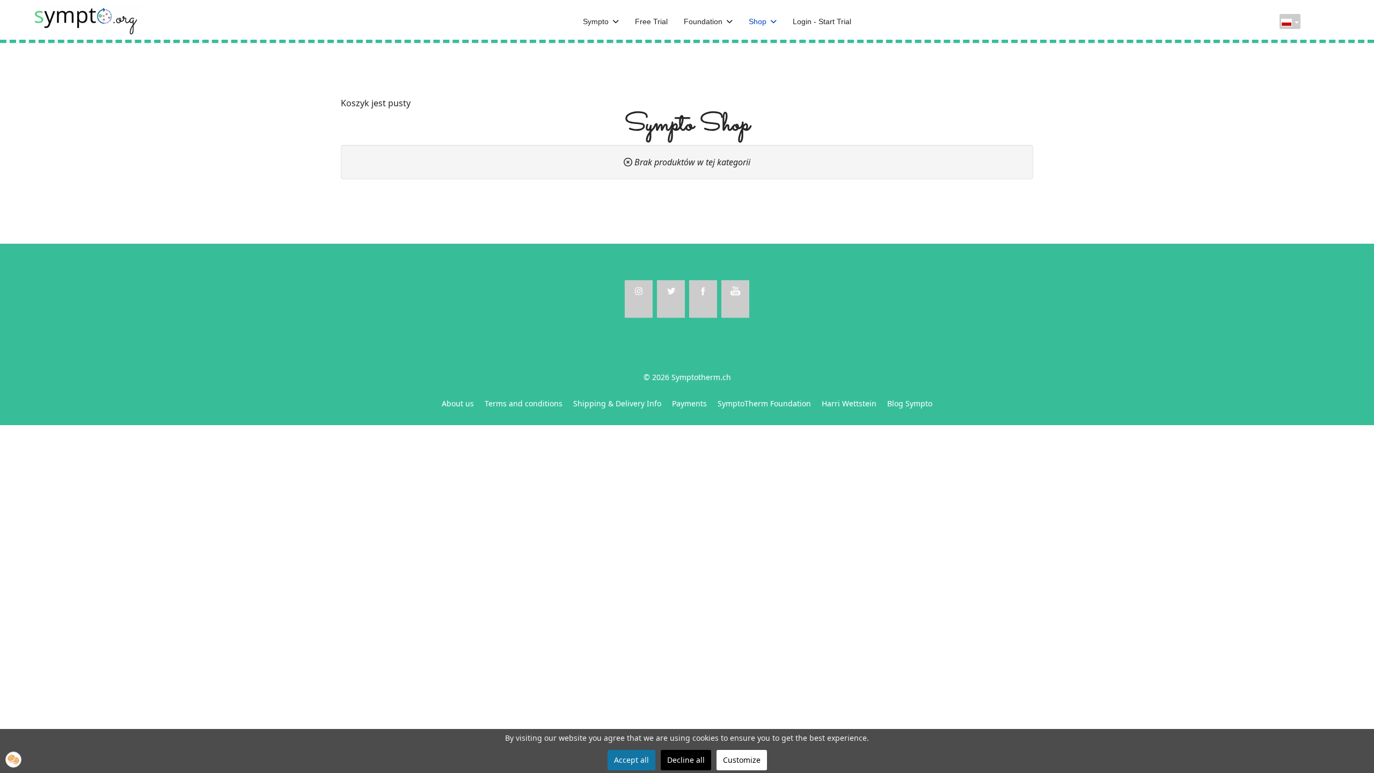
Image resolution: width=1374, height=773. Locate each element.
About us (458, 403)
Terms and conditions (523, 403)
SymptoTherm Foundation (764, 403)
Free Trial (651, 21)
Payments (689, 403)
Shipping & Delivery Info (617, 403)
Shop (757, 21)
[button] (13, 760)
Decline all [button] (686, 760)
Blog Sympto (909, 403)
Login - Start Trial (822, 21)
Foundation (703, 21)
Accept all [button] (631, 760)
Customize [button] (742, 760)
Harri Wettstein (849, 403)
